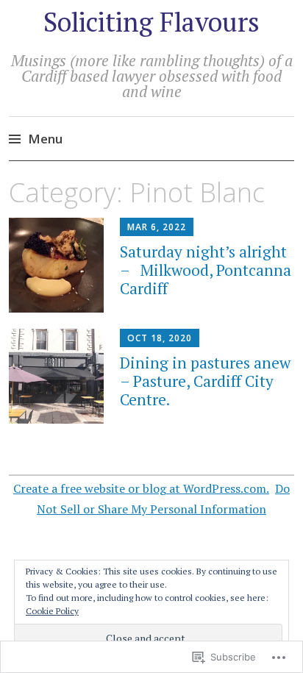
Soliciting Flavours (151, 21)
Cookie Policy (52, 610)
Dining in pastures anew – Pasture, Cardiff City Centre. (205, 381)
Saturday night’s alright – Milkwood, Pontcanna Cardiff (205, 270)
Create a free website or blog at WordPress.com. (141, 488)
